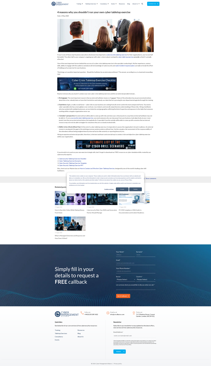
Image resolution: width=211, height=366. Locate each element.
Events (57, 340)
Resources (81, 330)
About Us (80, 337)
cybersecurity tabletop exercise (117, 55)
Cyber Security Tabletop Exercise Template (73, 163)
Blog (79, 333)
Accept (122, 189)
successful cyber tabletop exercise (82, 118)
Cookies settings (109, 189)
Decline (135, 189)
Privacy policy (118, 363)
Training (57, 330)
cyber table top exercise (125, 57)
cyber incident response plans (125, 66)
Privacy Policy (128, 344)
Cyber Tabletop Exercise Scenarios (70, 161)
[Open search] (142, 3)
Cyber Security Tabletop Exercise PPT (71, 165)
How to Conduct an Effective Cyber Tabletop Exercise (97, 168)
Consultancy (59, 337)
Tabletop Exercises (61, 333)
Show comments (151, 178)
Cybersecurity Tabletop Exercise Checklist (72, 159)
